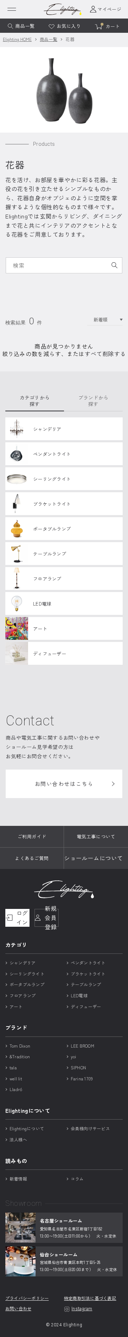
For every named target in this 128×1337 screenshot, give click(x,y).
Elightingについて (27, 1128)
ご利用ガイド (31, 836)
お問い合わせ (18, 1308)
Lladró (16, 1089)
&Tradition (20, 1056)
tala (13, 1067)
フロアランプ (23, 995)
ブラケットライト (88, 974)
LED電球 (79, 995)
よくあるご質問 (32, 858)
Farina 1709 (82, 1078)
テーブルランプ (86, 984)
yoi (73, 1056)
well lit (16, 1078)
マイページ (109, 9)
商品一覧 (48, 39)
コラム (77, 1179)
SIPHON (78, 1067)
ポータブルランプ (27, 984)
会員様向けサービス (90, 1128)
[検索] (114, 265)
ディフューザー (86, 1006)
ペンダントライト (88, 963)
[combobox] (64, 265)
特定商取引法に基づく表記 (90, 1298)
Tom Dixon (20, 1046)
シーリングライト (27, 974)
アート (16, 1006)
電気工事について (96, 836)
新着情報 (18, 1179)
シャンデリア (23, 963)
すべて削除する (105, 354)
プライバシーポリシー (27, 1298)
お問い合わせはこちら (64, 783)
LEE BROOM (82, 1046)
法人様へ (18, 1139)
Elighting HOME (17, 39)
